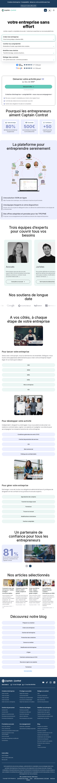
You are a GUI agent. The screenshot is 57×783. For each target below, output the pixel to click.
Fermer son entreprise (42, 739)
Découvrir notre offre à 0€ (28, 6)
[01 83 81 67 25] (45, 10)
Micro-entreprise (28, 385)
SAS (28, 365)
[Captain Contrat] (9, 10)
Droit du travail (5, 736)
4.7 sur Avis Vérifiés (29, 684)
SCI (28, 389)
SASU (28, 370)
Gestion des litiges (25, 707)
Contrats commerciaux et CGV (28, 657)
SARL (28, 375)
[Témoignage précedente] (27, 566)
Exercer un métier (28, 642)
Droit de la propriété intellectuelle (10, 730)
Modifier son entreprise (44, 707)
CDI (29, 444)
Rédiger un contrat (43, 691)
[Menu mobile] (53, 10)
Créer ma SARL (5, 697)
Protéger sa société (25, 691)
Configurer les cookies (22, 778)
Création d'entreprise (8, 691)
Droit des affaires (6, 726)
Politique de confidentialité (28, 454)
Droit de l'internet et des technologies (8, 733)
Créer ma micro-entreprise (8, 701)
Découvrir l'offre (27, 86)
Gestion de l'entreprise (28, 632)
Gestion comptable (28, 521)
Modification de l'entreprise (28, 647)
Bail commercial (28, 449)
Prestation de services (43, 697)
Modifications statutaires (28, 516)
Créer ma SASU (5, 695)
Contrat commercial (42, 695)
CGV (38, 693)
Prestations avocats (8, 724)
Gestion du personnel (8, 707)
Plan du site (4, 759)
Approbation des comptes (28, 497)
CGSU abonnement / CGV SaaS (41, 778)
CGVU (31, 778)
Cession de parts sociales (43, 714)
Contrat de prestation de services (28, 439)
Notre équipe (5, 755)
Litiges (29, 652)
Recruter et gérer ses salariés (28, 662)
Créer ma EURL (5, 699)
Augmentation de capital (43, 712)
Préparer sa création (28, 623)
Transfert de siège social (28, 502)
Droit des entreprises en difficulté (10, 738)
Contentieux (5, 740)
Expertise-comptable (25, 726)
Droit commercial (6, 728)
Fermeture (28, 506)
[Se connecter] (49, 10)
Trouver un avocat (28, 511)
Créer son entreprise (29, 628)
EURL (28, 380)
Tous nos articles (41, 747)
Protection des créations (28, 637)
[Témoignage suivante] (30, 566)
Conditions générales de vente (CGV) (28, 434)
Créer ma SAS (5, 693)
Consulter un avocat (17, 281)
